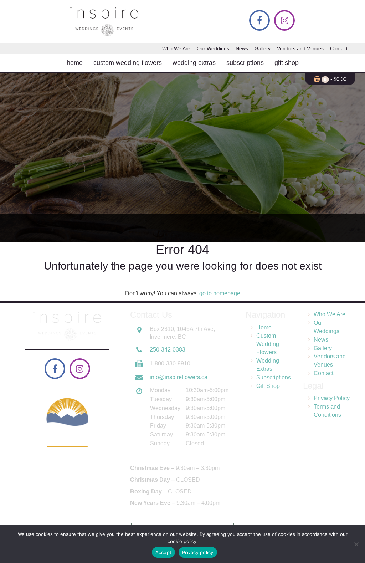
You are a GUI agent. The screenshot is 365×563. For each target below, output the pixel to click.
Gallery (263, 48)
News (242, 48)
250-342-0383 (167, 350)
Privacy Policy (332, 398)
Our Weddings (213, 48)
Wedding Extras (194, 62)
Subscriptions (245, 62)
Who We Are (176, 48)
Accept (163, 552)
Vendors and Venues (300, 48)
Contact (339, 48)
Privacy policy (198, 552)
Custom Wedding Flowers (127, 62)
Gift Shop (286, 62)
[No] (356, 544)
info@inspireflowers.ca (178, 377)
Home (75, 62)
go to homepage (219, 293)
